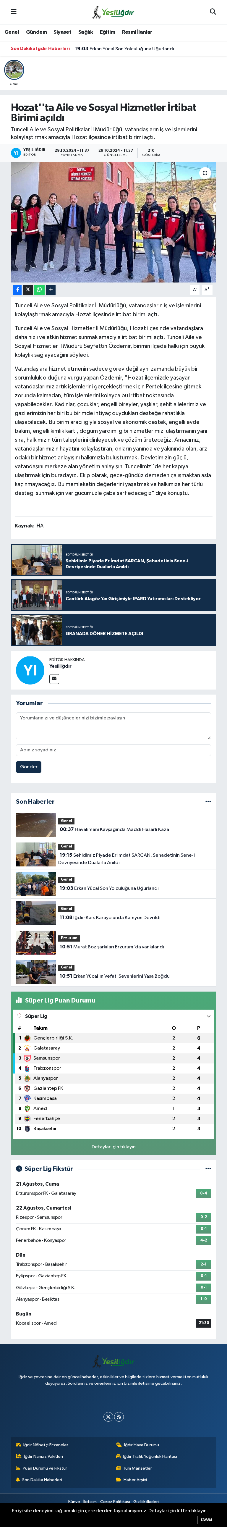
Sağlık (85, 32)
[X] (108, 1417)
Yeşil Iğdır (60, 666)
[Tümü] (208, 801)
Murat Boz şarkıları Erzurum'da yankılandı (112, 947)
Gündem (36, 32)
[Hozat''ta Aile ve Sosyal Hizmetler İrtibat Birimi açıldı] (113, 222)
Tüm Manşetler (137, 1468)
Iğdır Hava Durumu (141, 1445)
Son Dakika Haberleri (42, 1480)
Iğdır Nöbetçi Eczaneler (45, 1445)
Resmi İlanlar (137, 32)
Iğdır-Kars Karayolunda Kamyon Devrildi (110, 917)
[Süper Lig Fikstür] (208, 1168)
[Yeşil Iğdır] (30, 670)
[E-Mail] (54, 679)
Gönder (29, 766)
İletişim (90, 1501)
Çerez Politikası (115, 1501)
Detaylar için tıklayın (114, 1147)
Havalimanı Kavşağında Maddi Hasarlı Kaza (114, 829)
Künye (74, 1501)
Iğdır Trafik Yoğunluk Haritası (150, 1456)
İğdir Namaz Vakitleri (43, 1456)
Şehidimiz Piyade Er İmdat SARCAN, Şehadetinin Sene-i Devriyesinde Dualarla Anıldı (126, 859)
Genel (11, 32)
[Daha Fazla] (51, 290)
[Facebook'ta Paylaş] (17, 290)
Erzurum (69, 938)
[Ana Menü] (14, 12)
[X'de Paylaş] (28, 290)
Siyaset (62, 32)
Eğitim (107, 32)
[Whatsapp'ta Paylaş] (39, 290)
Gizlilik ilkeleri (146, 1501)
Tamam (206, 1519)
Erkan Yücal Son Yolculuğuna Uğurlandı (124, 48)
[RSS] (119, 1417)
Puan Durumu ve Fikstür (45, 1468)
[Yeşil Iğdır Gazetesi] (113, 12)
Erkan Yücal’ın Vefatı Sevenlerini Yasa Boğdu (115, 976)
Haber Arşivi (135, 1480)
